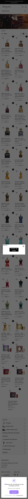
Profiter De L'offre (14, 249)
